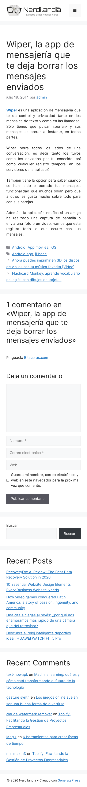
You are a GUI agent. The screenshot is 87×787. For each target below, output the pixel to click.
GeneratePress (69, 780)
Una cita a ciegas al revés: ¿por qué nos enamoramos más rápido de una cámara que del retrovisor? (40, 620)
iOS (53, 247)
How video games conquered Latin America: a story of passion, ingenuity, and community (42, 602)
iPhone (41, 254)
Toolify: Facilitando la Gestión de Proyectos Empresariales (38, 720)
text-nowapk (17, 674)
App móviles (38, 247)
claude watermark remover (29, 714)
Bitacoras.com (36, 357)
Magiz (11, 737)
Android (19, 247)
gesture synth (18, 697)
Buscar (12, 525)
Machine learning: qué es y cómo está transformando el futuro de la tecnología (43, 681)
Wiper (11, 110)
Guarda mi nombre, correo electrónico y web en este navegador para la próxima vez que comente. (45, 480)
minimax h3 (16, 753)
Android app (22, 254)
